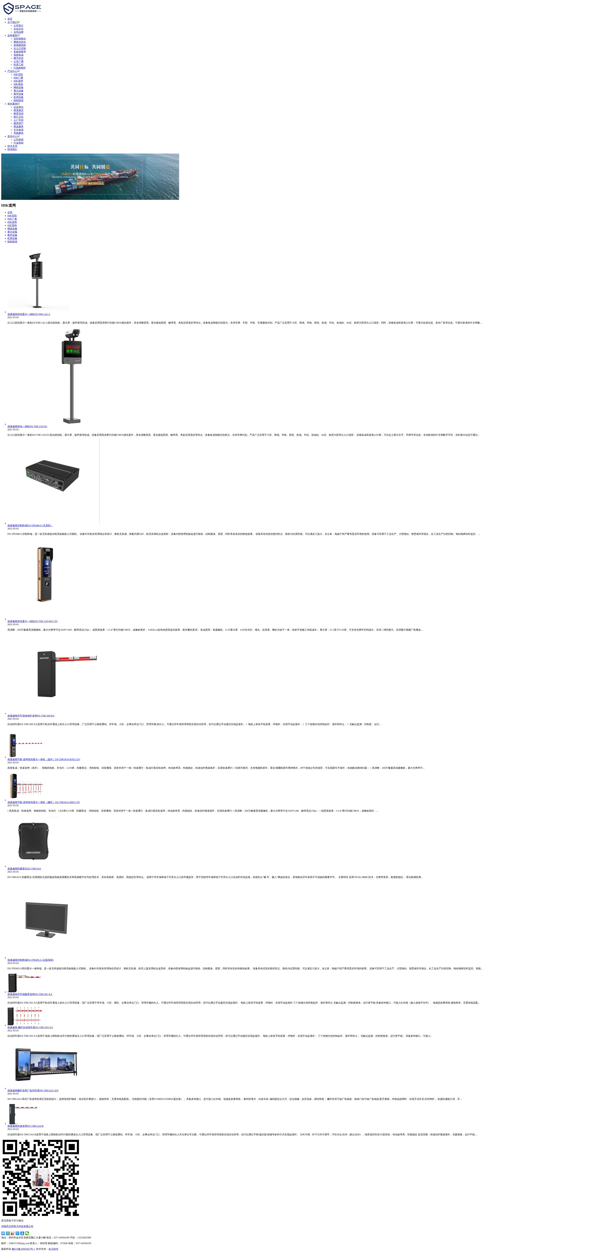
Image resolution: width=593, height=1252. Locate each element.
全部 (9, 212)
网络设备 (18, 87)
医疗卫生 (18, 116)
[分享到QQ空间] (8, 1233)
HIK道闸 (18, 81)
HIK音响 (18, 84)
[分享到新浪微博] (13, 1233)
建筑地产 (18, 123)
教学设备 (18, 94)
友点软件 (53, 1249)
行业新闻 (18, 142)
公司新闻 (18, 139)
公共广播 (18, 61)
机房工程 (18, 64)
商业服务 (18, 126)
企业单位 (18, 107)
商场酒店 (18, 110)
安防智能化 (20, 38)
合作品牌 (18, 32)
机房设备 (18, 97)
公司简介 (18, 25)
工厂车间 (18, 120)
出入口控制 (20, 48)
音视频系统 (20, 45)
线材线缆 (18, 100)
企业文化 (18, 28)
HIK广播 (18, 77)
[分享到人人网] (22, 1233)
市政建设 (18, 133)
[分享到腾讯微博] (17, 1233)
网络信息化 (20, 42)
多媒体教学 (20, 51)
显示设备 (18, 90)
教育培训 (18, 113)
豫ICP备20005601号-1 (23, 1249)
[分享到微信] (27, 1233)
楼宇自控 (18, 58)
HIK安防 (18, 74)
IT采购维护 (20, 68)
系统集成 (18, 55)
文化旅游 (18, 129)
